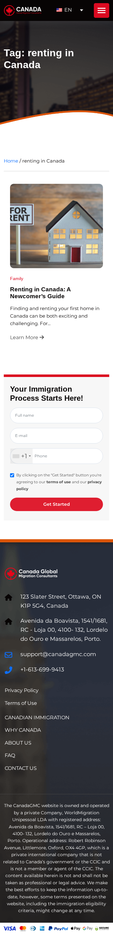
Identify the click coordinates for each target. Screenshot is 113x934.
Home (11, 161)
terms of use (58, 482)
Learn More (25, 337)
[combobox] (21, 456)
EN (67, 10)
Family (16, 278)
